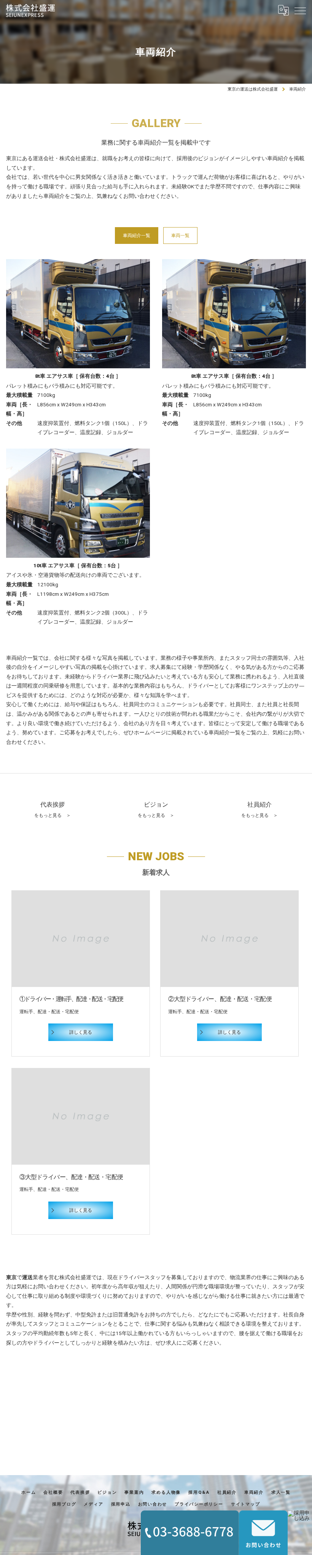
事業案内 (134, 1492)
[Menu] (300, 10)
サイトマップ (245, 1504)
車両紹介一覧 (136, 235)
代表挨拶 (80, 1492)
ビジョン (107, 1492)
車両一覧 (180, 235)
